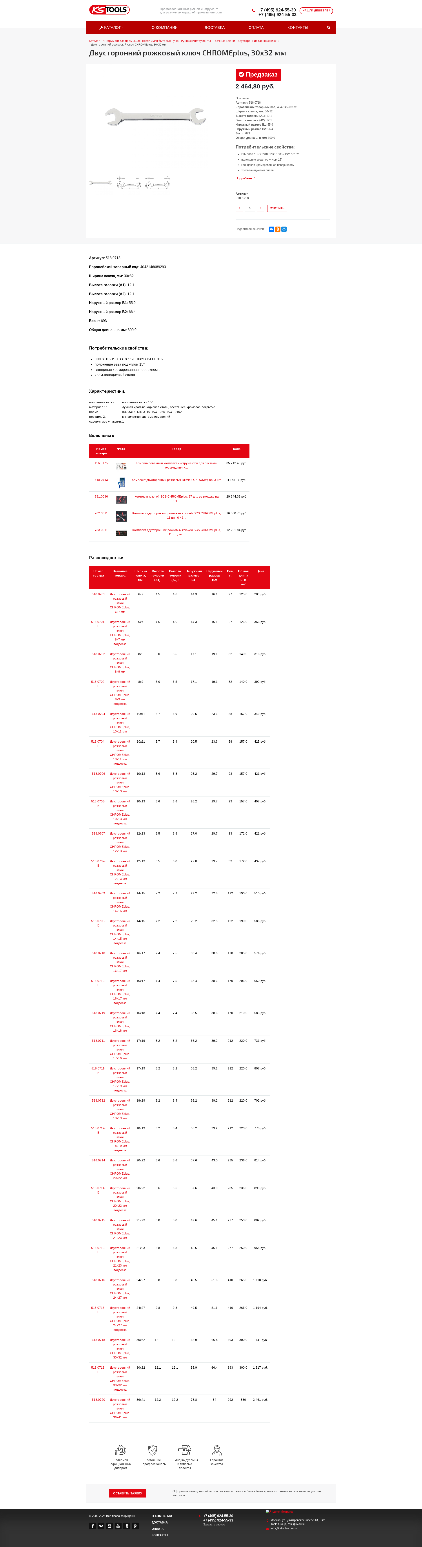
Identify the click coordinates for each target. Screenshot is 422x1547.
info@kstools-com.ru (284, 1528)
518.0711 (98, 1040)
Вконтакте (101, 1526)
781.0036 (101, 496)
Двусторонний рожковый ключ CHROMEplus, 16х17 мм (120, 961)
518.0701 (98, 594)
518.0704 (98, 714)
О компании (165, 28)
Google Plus (135, 1526)
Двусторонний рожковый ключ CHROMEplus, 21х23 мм (120, 1228)
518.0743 (101, 479)
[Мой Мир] (284, 229)
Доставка (215, 28)
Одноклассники (126, 1526)
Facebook (92, 1526)
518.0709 (98, 893)
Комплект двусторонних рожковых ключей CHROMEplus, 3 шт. (176, 479)
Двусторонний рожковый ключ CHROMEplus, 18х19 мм (120, 1109)
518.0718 (98, 1340)
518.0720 (98, 1399)
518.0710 (98, 953)
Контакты (297, 28)
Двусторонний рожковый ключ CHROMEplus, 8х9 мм (120, 662)
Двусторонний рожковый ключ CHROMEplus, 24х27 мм (120, 1288)
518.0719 (98, 1013)
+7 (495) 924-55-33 (277, 14)
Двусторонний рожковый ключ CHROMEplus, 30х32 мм (120, 1348)
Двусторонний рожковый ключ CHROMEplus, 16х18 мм (120, 1021)
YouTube (118, 1526)
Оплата (256, 28)
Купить (278, 208)
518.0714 (98, 1160)
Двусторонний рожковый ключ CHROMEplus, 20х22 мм (120, 1169)
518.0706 (98, 773)
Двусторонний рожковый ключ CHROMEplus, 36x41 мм (120, 1408)
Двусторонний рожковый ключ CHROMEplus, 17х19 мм (120, 1049)
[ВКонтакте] (271, 229)
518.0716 (98, 1280)
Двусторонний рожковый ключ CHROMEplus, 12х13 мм (120, 842)
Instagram (109, 1526)
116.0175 (101, 463)
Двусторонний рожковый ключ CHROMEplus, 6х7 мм (120, 602)
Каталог (112, 28)
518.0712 (98, 1100)
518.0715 (98, 1220)
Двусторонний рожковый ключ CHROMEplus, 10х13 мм (120, 782)
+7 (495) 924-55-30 (277, 10)
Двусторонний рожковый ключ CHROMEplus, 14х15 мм (120, 902)
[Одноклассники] (277, 229)
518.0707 (98, 833)
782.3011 (101, 513)
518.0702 (98, 654)
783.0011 (101, 530)
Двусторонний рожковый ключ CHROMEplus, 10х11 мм (120, 722)
